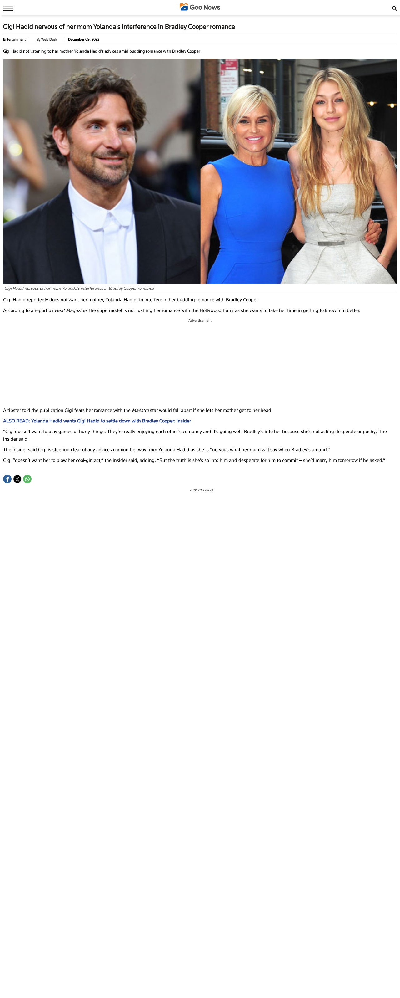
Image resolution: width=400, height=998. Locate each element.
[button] (7, 479)
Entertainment (14, 39)
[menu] (6, 8)
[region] (200, 363)
